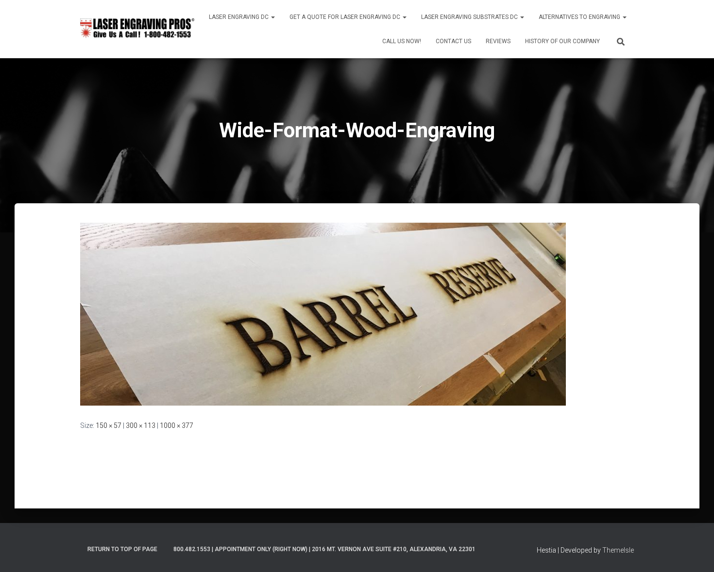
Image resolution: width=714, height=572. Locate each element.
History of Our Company (562, 41)
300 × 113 (140, 425)
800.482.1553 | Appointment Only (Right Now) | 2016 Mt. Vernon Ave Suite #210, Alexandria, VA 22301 (324, 549)
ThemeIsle (618, 550)
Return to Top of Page (122, 549)
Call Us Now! (401, 41)
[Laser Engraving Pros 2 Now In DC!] (137, 28)
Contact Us (453, 41)
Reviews (498, 41)
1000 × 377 (176, 425)
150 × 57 (108, 425)
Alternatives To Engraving (580, 17)
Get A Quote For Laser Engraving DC (345, 17)
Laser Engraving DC (239, 17)
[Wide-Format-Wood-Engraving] (323, 313)
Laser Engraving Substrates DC (470, 17)
